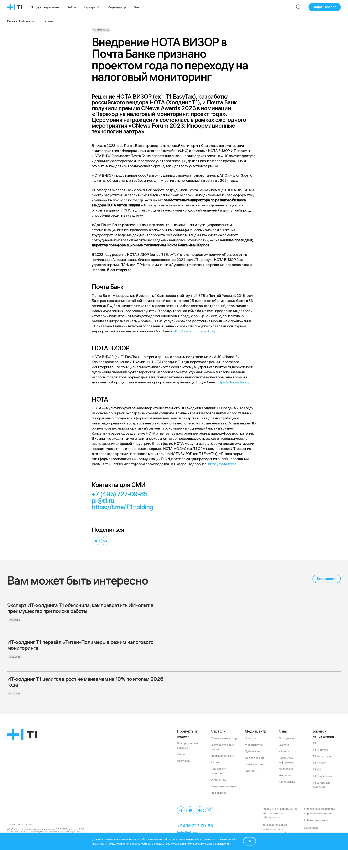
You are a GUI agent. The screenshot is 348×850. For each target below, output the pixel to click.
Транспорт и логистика (219, 771)
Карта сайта (287, 782)
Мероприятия (253, 745)
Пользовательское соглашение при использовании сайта (275, 829)
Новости (250, 738)
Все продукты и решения (187, 745)
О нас (137, 7)
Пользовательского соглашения (209, 843)
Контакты (285, 775)
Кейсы (71, 7)
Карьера (89, 7)
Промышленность (222, 755)
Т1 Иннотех (320, 750)
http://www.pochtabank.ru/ (194, 331)
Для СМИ (251, 771)
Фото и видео (254, 764)
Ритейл (215, 762)
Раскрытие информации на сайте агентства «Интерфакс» (279, 813)
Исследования (254, 758)
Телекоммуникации (223, 786)
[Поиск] (299, 7)
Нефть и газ (218, 792)
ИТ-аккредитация (316, 820)
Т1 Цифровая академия (321, 785)
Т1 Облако (319, 763)
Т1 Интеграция (322, 756)
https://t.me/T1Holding (122, 507)
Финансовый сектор (224, 738)
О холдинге (286, 738)
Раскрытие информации (287, 760)
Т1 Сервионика (322, 776)
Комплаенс (286, 768)
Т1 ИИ (317, 769)
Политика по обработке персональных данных (320, 811)
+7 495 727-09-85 (195, 825)
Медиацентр (116, 7)
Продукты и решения (45, 7)
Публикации (252, 751)
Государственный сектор (223, 747)
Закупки (284, 745)
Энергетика (218, 779)
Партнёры (183, 760)
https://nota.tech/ (222, 463)
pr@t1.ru (103, 501)
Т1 (314, 743)
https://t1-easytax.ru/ (233, 382)
